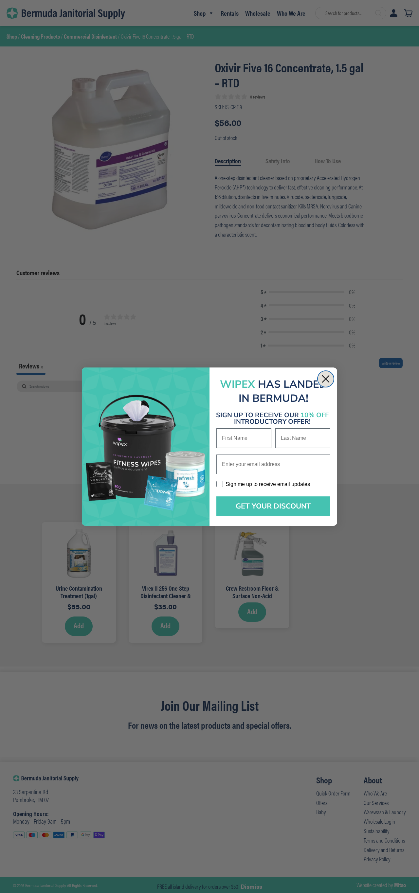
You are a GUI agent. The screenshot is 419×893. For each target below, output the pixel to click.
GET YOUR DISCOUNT (273, 506)
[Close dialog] (326, 379)
